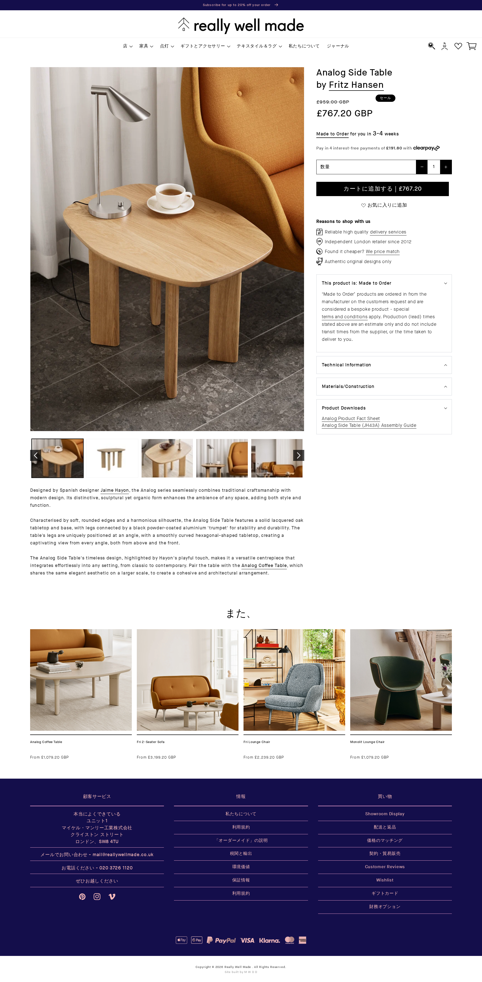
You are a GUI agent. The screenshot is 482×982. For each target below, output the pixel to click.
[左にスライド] (35, 455)
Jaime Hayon (115, 490)
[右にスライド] (298, 455)
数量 (325, 167)
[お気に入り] (458, 46)
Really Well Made (237, 967)
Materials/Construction (348, 386)
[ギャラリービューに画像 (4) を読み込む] (222, 458)
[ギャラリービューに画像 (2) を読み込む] (112, 458)
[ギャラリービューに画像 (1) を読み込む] (57, 458)
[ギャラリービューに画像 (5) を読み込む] (277, 458)
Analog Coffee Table (264, 565)
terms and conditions (345, 317)
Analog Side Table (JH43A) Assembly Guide (369, 425)
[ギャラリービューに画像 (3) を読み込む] (167, 458)
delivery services (388, 232)
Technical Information (346, 365)
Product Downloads (344, 408)
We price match (383, 252)
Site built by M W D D (241, 972)
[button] (127, 46)
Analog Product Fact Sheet (351, 419)
